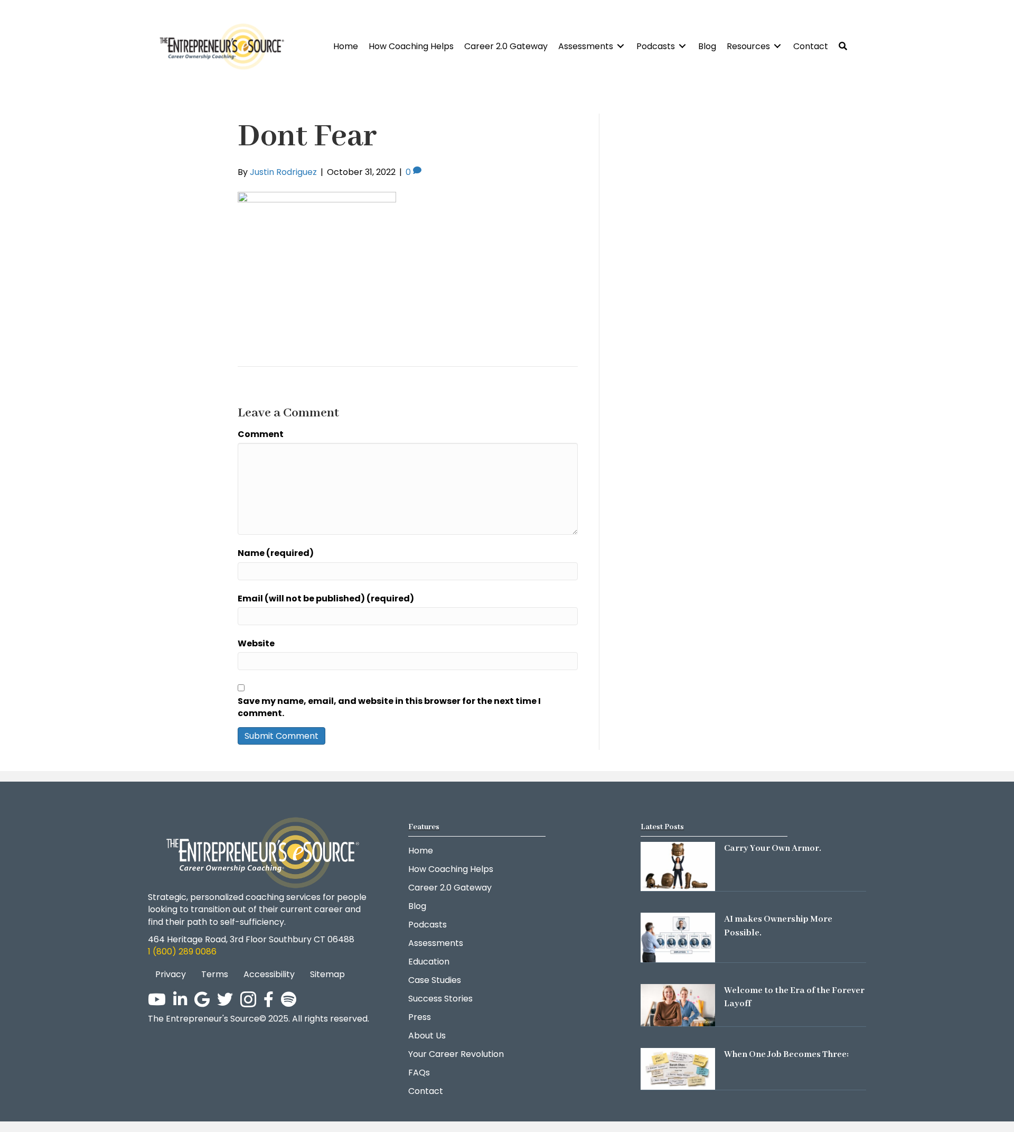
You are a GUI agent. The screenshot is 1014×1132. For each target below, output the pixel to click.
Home (420, 851)
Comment (261, 434)
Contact (425, 1091)
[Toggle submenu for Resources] (777, 46)
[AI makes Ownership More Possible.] (678, 937)
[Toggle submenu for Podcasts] (682, 46)
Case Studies (434, 980)
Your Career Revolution (456, 1054)
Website (256, 643)
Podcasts (427, 924)
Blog (417, 906)
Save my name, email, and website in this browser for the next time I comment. (389, 707)
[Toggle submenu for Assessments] (620, 46)
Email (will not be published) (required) (326, 598)
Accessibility (269, 974)
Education (428, 961)
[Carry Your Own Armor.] (678, 866)
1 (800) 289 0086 (182, 951)
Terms (214, 974)
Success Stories (440, 998)
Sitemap (327, 974)
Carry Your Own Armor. (772, 848)
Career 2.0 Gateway (450, 888)
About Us (427, 1035)
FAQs (419, 1072)
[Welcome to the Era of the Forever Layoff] (678, 1004)
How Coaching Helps (450, 869)
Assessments (435, 943)
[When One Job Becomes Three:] (678, 1068)
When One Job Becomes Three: (786, 1054)
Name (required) (276, 553)
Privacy (170, 974)
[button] (842, 46)
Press (419, 1017)
